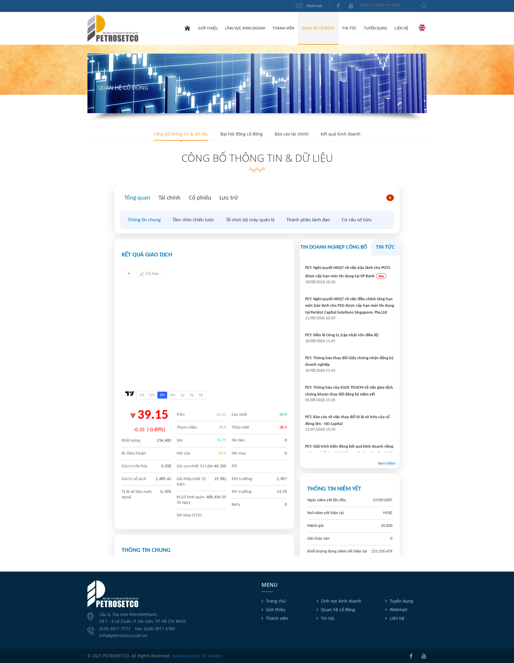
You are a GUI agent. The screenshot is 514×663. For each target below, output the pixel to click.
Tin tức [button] (349, 28)
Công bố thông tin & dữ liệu (181, 134)
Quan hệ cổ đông (338, 609)
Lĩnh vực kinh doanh (341, 601)
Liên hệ (401, 28)
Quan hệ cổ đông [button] (318, 28)
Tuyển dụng (375, 28)
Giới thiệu (276, 609)
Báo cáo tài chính (292, 134)
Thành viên (277, 618)
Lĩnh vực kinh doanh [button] (245, 28)
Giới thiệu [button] (208, 28)
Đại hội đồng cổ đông (241, 134)
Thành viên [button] (283, 28)
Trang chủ (187, 28)
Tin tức (328, 618)
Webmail (314, 5)
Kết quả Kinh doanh (341, 134)
